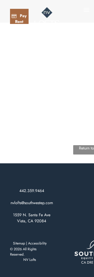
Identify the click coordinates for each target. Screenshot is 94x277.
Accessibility (37, 243)
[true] (47, 9)
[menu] (86, 10)
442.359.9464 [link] (31, 191)
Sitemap (19, 243)
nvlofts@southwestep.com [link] (32, 203)
